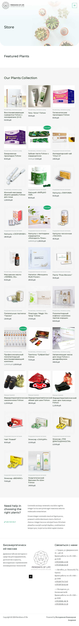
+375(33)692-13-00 (61, 562)
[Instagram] (30, 576)
